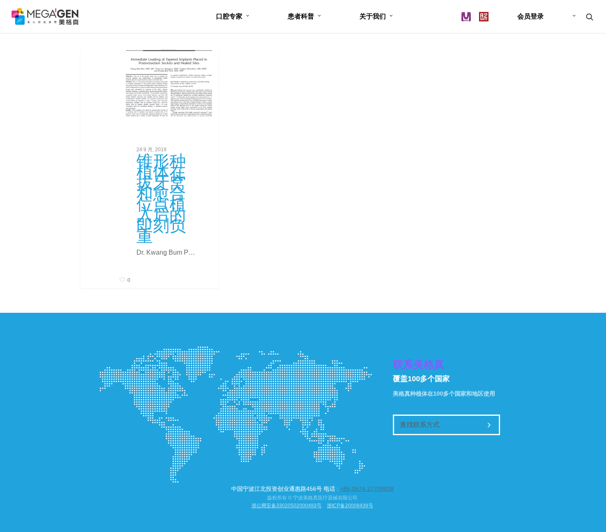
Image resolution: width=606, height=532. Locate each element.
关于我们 (372, 16)
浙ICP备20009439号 (350, 506)
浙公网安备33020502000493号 (286, 506)
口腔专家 (229, 16)
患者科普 (301, 16)
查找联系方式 (419, 424)
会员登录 (530, 16)
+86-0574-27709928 (367, 488)
